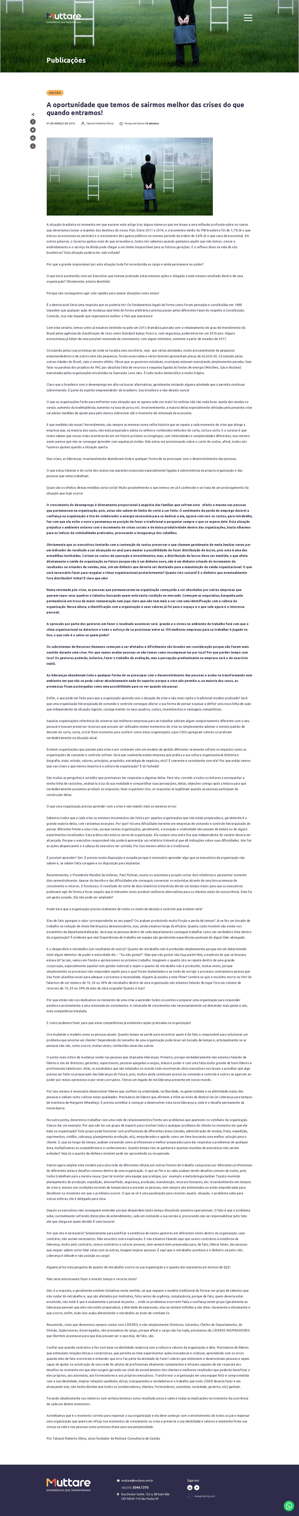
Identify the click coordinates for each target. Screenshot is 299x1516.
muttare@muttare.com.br (137, 1480)
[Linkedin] (33, 138)
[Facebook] (33, 122)
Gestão (55, 92)
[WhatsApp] (33, 146)
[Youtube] (196, 1487)
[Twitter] (33, 130)
